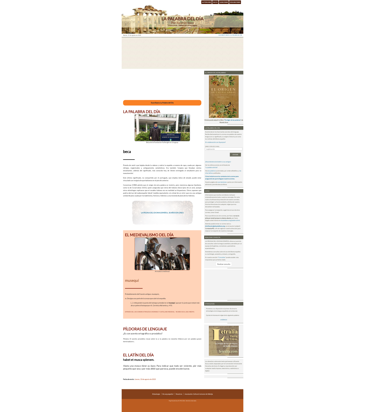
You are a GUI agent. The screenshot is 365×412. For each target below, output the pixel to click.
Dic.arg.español (167, 394)
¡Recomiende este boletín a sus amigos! (218, 162)
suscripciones (221, 182)
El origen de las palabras (232, 120)
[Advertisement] (182, 53)
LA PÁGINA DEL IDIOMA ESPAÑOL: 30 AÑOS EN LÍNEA (162, 213)
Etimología (156, 394)
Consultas (221, 257)
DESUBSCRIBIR (235, 2)
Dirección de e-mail (212, 146)
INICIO (215, 2)
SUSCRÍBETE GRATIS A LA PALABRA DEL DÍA (230, 35)
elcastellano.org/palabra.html (230, 220)
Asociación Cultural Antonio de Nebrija (199, 394)
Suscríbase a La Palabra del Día (162, 103)
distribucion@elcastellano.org (215, 226)
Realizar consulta (223, 264)
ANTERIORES (206, 2)
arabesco (223, 319)
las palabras (212, 171)
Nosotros (179, 394)
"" (211, 167)
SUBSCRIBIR (224, 2)
